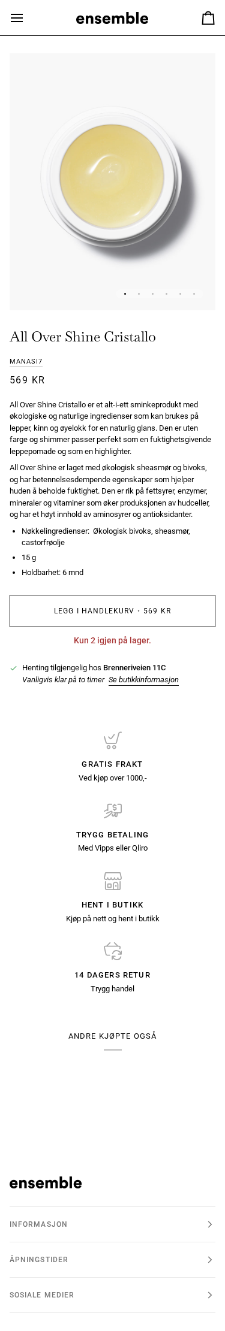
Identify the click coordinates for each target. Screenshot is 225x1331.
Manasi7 (26, 361)
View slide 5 (180, 294)
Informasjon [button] (39, 1224)
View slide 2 (139, 294)
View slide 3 (153, 294)
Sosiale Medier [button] (42, 1295)
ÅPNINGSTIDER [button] (39, 1260)
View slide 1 (125, 294)
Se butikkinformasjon (144, 679)
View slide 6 (194, 294)
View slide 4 (166, 294)
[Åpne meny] (28, 17)
